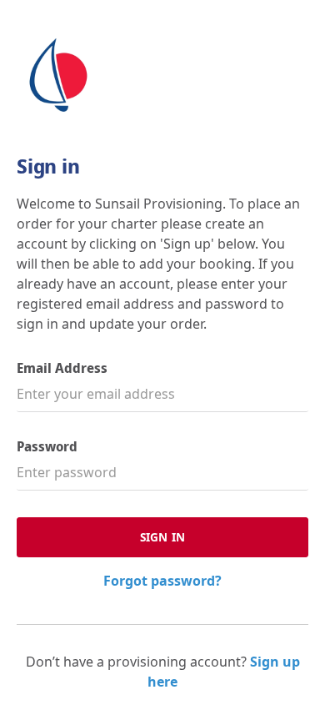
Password (47, 447)
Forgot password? (162, 580)
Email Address (62, 368)
